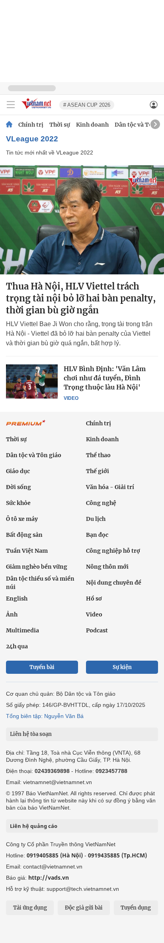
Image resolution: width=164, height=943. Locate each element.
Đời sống (18, 487)
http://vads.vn (48, 877)
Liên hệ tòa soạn (31, 734)
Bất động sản (24, 534)
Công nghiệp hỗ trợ (113, 550)
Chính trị (30, 124)
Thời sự (59, 124)
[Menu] (11, 105)
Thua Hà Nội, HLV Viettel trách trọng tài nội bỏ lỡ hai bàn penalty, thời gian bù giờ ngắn (81, 298)
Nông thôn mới (107, 566)
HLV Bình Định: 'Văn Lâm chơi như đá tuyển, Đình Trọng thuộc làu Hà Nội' (105, 378)
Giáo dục (18, 471)
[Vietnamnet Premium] (26, 426)
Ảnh (12, 614)
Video (71, 398)
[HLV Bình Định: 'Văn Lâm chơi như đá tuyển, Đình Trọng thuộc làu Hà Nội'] (32, 381)
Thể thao (98, 455)
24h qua (17, 646)
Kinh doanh (92, 124)
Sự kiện (122, 667)
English (16, 598)
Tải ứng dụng (30, 907)
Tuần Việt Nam (27, 550)
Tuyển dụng (136, 907)
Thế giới (97, 471)
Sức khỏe (18, 503)
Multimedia (22, 630)
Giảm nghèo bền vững (36, 566)
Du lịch (95, 518)
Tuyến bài (42, 667)
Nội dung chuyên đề (113, 582)
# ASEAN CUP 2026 (86, 105)
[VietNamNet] (9, 124)
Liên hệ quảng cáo (33, 826)
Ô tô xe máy (22, 518)
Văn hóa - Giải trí (110, 487)
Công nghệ (101, 503)
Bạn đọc (97, 534)
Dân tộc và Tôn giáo (33, 455)
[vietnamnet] (37, 109)
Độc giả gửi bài (84, 907)
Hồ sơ (94, 598)
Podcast (97, 630)
